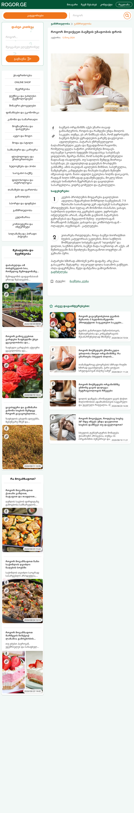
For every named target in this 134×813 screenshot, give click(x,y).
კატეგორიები (35, 15)
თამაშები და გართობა (22, 189)
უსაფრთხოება (22, 75)
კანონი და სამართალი (23, 119)
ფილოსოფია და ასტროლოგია (22, 181)
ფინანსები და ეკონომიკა (22, 112)
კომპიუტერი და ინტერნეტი (22, 225)
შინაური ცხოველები (22, 105)
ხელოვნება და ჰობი (22, 166)
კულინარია (22, 217)
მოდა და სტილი (22, 142)
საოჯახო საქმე (22, 173)
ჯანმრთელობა (22, 210)
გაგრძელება (59, 272)
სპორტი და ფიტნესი (22, 203)
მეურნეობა (22, 89)
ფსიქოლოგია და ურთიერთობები (23, 158)
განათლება (22, 196)
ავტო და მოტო (22, 135)
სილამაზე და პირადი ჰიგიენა (22, 235)
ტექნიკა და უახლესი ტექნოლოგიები (22, 97)
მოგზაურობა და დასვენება (22, 127)
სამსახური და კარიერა (22, 149)
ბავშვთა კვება (79, 281)
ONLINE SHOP (23, 82)
